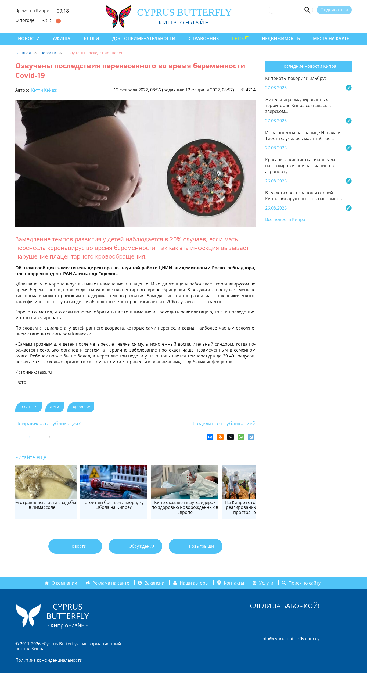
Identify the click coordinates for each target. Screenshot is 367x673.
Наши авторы (194, 583)
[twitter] (319, 22)
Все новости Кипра (285, 219)
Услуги (266, 583)
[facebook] (299, 22)
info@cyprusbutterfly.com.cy (290, 638)
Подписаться (334, 10)
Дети (54, 406)
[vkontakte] (339, 22)
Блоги (91, 38)
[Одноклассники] (220, 437)
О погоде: (25, 20)
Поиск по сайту (305, 583)
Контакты (234, 583)
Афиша (61, 38)
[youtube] (349, 22)
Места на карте (331, 38)
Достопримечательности (143, 38)
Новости (29, 38)
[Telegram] (251, 437)
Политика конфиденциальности (48, 660)
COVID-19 (28, 406)
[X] (230, 437)
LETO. (238, 38)
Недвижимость (281, 38)
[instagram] (309, 22)
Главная (23, 52)
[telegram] (329, 22)
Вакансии (154, 583)
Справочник (204, 38)
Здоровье (81, 406)
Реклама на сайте (110, 583)
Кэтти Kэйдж (43, 90)
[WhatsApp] (240, 437)
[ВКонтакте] (210, 437)
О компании (64, 583)
